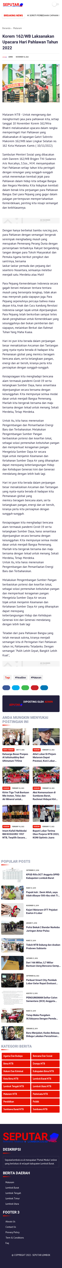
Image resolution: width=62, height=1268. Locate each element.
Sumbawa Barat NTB (13, 1109)
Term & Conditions (15, 1237)
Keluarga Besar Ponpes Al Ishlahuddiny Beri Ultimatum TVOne (15, 757)
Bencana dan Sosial (42, 1055)
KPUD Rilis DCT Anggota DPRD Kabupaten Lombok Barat (42, 876)
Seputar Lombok (41, 1255)
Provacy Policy (12, 1232)
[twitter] (16, 687)
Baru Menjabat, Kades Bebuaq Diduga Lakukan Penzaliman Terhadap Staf (42, 1034)
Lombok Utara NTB (42, 1086)
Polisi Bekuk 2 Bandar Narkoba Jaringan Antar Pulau (43, 929)
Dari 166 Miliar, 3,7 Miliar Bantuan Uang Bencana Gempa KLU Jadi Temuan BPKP (43, 964)
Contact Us (11, 1226)
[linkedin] (44, 687)
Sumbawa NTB (40, 1109)
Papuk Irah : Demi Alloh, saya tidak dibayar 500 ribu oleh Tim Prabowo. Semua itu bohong (43, 894)
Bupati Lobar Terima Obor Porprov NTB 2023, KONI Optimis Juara (46, 834)
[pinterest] (35, 687)
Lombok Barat (12, 1187)
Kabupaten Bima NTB (43, 1071)
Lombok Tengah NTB (13, 1086)
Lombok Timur (13, 1198)
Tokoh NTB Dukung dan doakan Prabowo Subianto (43, 946)
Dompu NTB (39, 1063)
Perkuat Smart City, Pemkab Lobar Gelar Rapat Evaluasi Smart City (41, 982)
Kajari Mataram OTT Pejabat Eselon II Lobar (42, 911)
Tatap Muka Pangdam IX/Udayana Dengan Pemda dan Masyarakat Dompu (41, 1017)
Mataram (17, 28)
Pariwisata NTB (40, 1094)
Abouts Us (10, 1221)
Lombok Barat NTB (42, 1078)
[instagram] (24, 1261)
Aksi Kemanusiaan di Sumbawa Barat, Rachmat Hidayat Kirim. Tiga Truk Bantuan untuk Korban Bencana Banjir (46, 796)
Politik (36, 1101)
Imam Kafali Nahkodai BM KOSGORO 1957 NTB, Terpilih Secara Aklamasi (14, 834)
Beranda (6, 28)
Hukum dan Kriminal (13, 1071)
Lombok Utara (12, 1203)
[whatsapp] (25, 687)
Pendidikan (8, 1101)
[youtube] (29, 1261)
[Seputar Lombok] (13, 6)
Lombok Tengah (13, 1193)
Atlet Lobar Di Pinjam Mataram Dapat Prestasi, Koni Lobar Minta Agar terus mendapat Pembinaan (45, 758)
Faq (7, 1243)
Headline (21, 677)
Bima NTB (8, 1063)
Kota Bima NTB (10, 1078)
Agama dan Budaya (13, 1055)
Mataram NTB (10, 1094)
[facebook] (6, 687)
